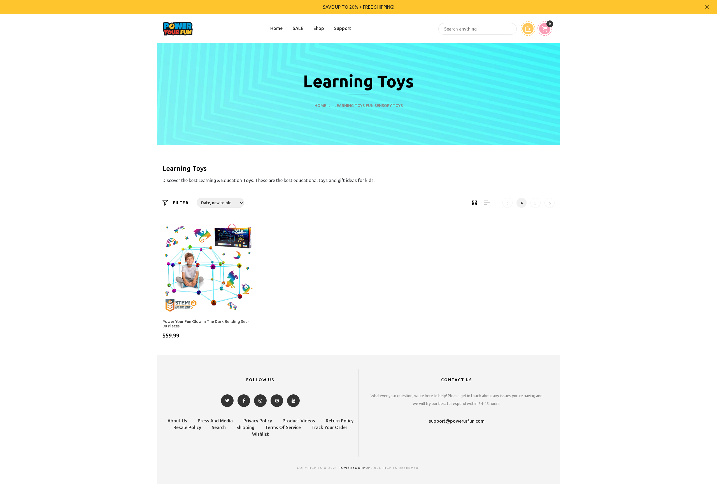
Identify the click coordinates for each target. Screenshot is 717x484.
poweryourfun (355, 467)
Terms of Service (283, 427)
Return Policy (339, 420)
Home (276, 28)
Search (219, 427)
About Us (177, 420)
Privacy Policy (257, 420)
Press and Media (215, 420)
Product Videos (299, 420)
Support (342, 28)
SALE (298, 28)
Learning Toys (349, 105)
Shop (318, 28)
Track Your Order (329, 427)
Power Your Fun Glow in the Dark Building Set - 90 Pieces (206, 324)
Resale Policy (187, 427)
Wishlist (260, 434)
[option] (358, 7)
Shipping (245, 427)
